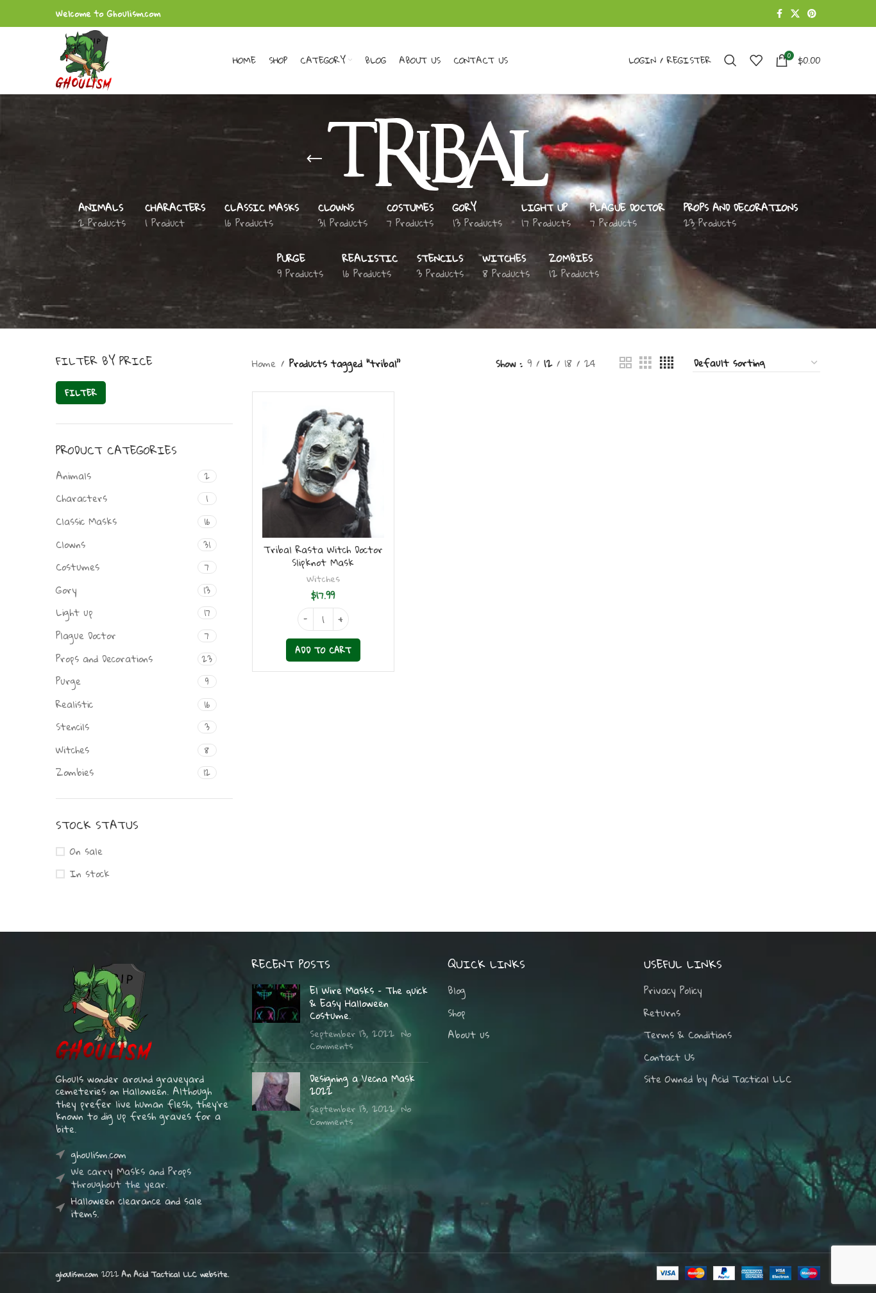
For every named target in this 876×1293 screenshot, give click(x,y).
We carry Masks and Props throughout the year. (131, 1177)
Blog (457, 990)
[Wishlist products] (756, 60)
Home (264, 363)
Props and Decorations (104, 658)
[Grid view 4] (666, 363)
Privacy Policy (673, 990)
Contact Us (669, 1057)
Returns (662, 1013)
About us (468, 1035)
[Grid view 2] (625, 363)
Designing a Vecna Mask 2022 (362, 1084)
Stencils (72, 726)
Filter (81, 392)
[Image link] (104, 1011)
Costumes (77, 567)
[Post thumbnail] (276, 1018)
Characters (81, 498)
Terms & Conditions (688, 1035)
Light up (74, 612)
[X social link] (795, 13)
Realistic (74, 704)
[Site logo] (84, 59)
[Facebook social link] (779, 13)
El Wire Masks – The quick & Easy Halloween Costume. (369, 1002)
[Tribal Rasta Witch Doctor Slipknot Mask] (323, 470)
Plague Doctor (86, 635)
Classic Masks (86, 521)
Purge (68, 681)
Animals (73, 475)
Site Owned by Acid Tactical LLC (717, 1079)
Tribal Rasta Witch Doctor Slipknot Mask (323, 555)
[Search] (730, 60)
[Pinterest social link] (812, 13)
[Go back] (314, 159)
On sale (86, 851)
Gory (66, 590)
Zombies (75, 772)
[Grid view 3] (645, 363)
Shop (457, 1013)
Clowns (70, 544)
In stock (90, 874)
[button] (323, 650)
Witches (72, 749)
